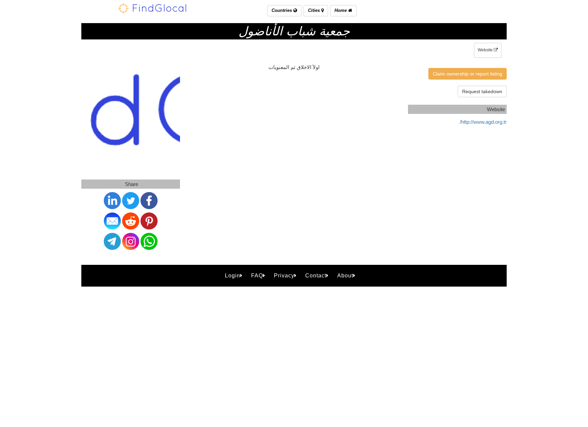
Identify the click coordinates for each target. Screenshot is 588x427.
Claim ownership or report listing (467, 73)
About (345, 275)
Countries (282, 10)
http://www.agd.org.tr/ (483, 122)
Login (232, 275)
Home (341, 10)
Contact (315, 275)
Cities (314, 10)
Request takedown (482, 91)
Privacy (284, 275)
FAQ (257, 275)
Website (486, 50)
